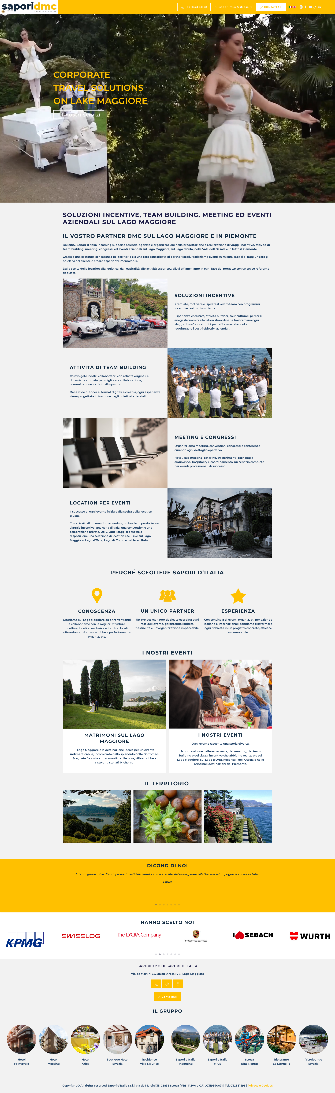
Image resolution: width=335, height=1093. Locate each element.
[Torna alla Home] (29, 7)
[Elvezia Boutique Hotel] (117, 1047)
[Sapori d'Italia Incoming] (185, 1047)
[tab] (156, 904)
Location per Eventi (100, 503)
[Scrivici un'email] (167, 983)
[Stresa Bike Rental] (249, 1047)
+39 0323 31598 (195, 7)
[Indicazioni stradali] (178, 983)
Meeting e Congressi (205, 437)
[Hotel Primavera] (21, 1047)
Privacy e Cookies (260, 1085)
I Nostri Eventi (220, 735)
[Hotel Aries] (85, 1047)
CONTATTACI (273, 7)
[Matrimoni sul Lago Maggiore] (114, 694)
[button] (326, 7)
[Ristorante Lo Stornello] (281, 1047)
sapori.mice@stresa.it (235, 7)
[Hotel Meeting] (53, 1047)
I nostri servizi (80, 115)
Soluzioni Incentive (204, 295)
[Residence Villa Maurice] (149, 1047)
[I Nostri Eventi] (220, 694)
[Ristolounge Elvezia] (313, 1047)
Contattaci (169, 996)
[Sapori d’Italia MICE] (217, 1047)
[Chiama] (156, 983)
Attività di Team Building (108, 367)
